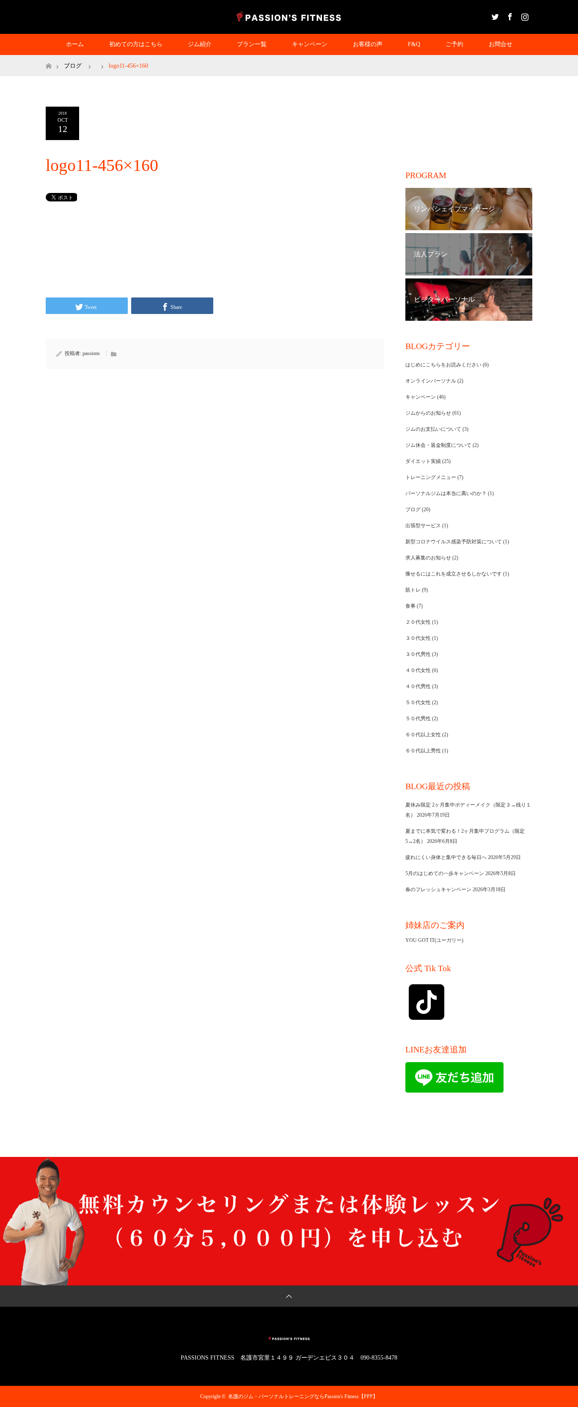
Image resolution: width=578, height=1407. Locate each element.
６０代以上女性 (423, 735)
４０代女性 (418, 670)
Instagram (523, 15)
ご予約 (454, 44)
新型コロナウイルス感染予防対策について (453, 542)
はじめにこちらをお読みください (443, 365)
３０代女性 (418, 638)
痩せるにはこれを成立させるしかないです (453, 574)
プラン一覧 (252, 44)
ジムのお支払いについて (433, 429)
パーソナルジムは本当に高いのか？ (446, 493)
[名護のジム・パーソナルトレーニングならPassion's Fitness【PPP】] (289, 16)
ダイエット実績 (423, 461)
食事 (410, 606)
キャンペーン (310, 44)
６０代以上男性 (423, 751)
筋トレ (413, 590)
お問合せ (500, 44)
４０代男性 (418, 686)
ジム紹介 (200, 44)
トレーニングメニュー (430, 477)
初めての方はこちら (135, 44)
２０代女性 (418, 622)
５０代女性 (418, 702)
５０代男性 (418, 718)
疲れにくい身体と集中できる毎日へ (446, 857)
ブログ (73, 66)
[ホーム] (48, 58)
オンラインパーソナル (430, 381)
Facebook (509, 15)
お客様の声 (368, 44)
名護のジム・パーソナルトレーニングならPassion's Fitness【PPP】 (303, 1396)
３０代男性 (418, 654)
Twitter (494, 15)
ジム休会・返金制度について (438, 445)
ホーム (75, 44)
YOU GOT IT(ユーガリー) (434, 940)
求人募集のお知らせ (428, 558)
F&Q (414, 44)
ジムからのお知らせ (428, 413)
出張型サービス (423, 526)
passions (91, 353)
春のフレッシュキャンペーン (438, 889)
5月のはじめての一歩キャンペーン (444, 873)
